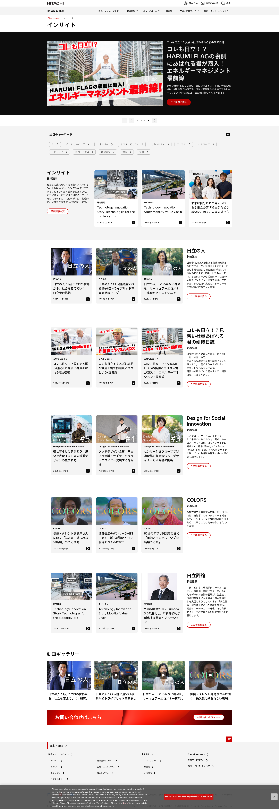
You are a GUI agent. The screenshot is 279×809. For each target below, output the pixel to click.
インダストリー (58, 779)
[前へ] (124, 120)
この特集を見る (199, 296)
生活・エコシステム (106, 766)
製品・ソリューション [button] (109, 11)
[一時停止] (131, 120)
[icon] (228, 134)
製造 (125, 152)
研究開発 (106, 152)
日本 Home (56, 745)
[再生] (154, 120)
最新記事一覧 (58, 211)
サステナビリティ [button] (188, 11)
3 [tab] (144, 120)
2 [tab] (141, 120)
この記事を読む (179, 102)
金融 (142, 152)
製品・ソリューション (58, 754)
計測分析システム (105, 760)
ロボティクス (82, 152)
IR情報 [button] (169, 11)
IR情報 (147, 766)
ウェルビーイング (76, 144)
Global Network (196, 754)
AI (53, 144)
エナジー (55, 766)
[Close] (274, 796)
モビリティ (58, 152)
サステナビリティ (130, 144)
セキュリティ (158, 144)
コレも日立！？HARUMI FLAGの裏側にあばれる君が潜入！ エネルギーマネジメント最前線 (199, 63)
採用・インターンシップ (199, 766)
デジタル (182, 144)
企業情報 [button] (131, 11)
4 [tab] (148, 120)
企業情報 (145, 754)
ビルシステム (103, 773)
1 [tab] (137, 120)
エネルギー (103, 144)
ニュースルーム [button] (150, 11)
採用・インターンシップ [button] (215, 11)
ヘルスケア (204, 144)
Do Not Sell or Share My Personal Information (188, 796)
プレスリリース (151, 760)
